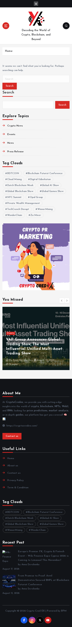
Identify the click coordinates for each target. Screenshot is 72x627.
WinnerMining (45, 209)
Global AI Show (50, 185)
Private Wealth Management (23, 203)
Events (11, 134)
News (10, 143)
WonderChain (14, 215)
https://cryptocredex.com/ (21, 425)
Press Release (15, 151)
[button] (61, 300)
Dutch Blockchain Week (20, 185)
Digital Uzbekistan (40, 179)
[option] (36, 338)
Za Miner (35, 215)
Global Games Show (52, 191)
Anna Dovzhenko (22, 360)
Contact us (12, 436)
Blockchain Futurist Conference (45, 173)
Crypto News (15, 126)
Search (8, 92)
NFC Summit (14, 197)
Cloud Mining (14, 179)
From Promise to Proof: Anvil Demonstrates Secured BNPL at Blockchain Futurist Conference (43, 580)
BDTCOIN (13, 173)
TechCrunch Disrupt (18, 209)
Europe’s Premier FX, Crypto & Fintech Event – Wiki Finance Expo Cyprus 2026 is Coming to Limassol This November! (43, 555)
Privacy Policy (15, 480)
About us (12, 465)
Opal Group (36, 197)
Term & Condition (17, 487)
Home (8, 51)
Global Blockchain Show (20, 191)
